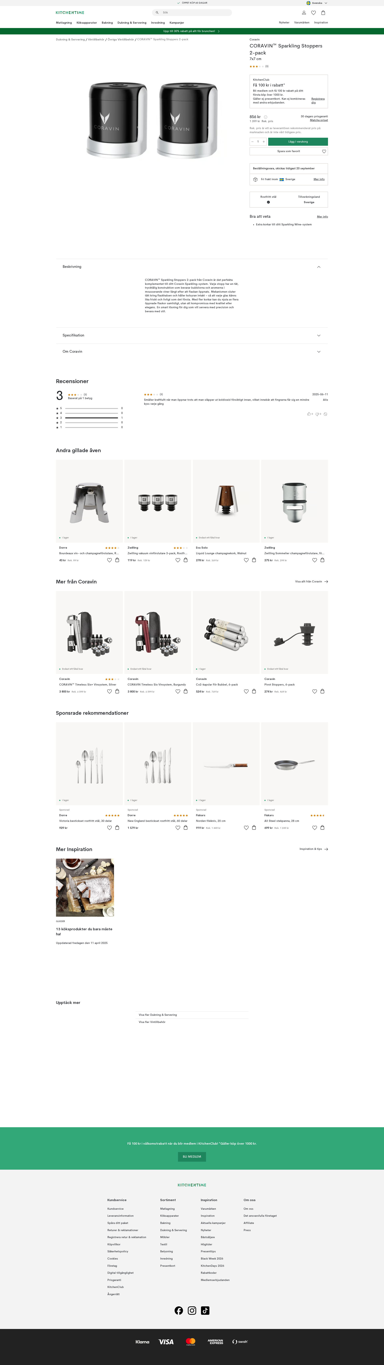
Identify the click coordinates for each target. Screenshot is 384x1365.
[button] (259, 66)
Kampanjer (177, 22)
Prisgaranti (114, 1280)
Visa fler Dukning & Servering (158, 1015)
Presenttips (208, 1251)
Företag (112, 1265)
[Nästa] (234, 125)
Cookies (112, 1258)
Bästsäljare (208, 1237)
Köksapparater (87, 22)
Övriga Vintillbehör (121, 39)
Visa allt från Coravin (308, 581)
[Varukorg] (323, 12)
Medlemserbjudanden (215, 1280)
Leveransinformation (120, 1215)
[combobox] (317, 3)
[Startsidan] (70, 12)
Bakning (107, 22)
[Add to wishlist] (109, 560)
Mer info (319, 179)
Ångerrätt (113, 1294)
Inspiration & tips (311, 849)
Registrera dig (318, 100)
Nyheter (284, 22)
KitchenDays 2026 (212, 1265)
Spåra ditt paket (117, 1223)
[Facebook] (178, 1310)
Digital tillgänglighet (120, 1273)
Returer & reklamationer (122, 1230)
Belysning (166, 1251)
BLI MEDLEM (192, 1156)
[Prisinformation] (265, 117)
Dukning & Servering (132, 22)
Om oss (248, 1208)
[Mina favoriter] (313, 12)
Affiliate (249, 1223)
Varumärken (301, 22)
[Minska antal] (252, 142)
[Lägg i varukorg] (117, 559)
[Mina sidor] (304, 12)
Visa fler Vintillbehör (152, 1022)
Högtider (206, 1244)
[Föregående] (70, 125)
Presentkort (167, 1265)
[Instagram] (192, 1310)
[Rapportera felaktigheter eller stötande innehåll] (325, 414)
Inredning (158, 22)
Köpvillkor (113, 1244)
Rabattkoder (209, 1273)
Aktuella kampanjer (213, 1223)
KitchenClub (115, 1287)
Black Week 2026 (212, 1258)
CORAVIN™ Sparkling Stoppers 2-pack (162, 39)
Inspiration (321, 22)
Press (247, 1230)
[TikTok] (205, 1310)
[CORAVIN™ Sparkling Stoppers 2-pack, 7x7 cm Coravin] (152, 125)
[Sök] (157, 12)
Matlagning (64, 22)
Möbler (165, 1237)
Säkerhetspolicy (117, 1251)
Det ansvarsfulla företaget (260, 1215)
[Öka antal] (264, 142)
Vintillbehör (96, 39)
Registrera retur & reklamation (126, 1237)
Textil (163, 1244)
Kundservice (115, 1208)
